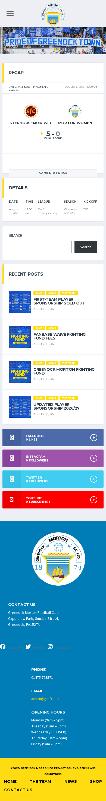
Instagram (62, 647)
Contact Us (18, 789)
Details (18, 187)
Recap (16, 72)
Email (37, 691)
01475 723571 (42, 677)
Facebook (14, 647)
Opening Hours (48, 712)
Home (10, 781)
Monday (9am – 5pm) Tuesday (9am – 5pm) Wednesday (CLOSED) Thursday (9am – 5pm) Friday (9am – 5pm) (49, 732)
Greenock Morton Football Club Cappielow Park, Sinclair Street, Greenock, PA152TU (33, 618)
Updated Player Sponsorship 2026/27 (56, 406)
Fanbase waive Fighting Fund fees (59, 336)
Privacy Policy (65, 768)
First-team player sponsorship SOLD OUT (59, 301)
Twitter (38, 647)
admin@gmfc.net (45, 699)
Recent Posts (26, 274)
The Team (40, 781)
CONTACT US (22, 604)
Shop (96, 781)
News (70, 781)
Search (15, 235)
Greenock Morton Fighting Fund (64, 371)
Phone (38, 669)
